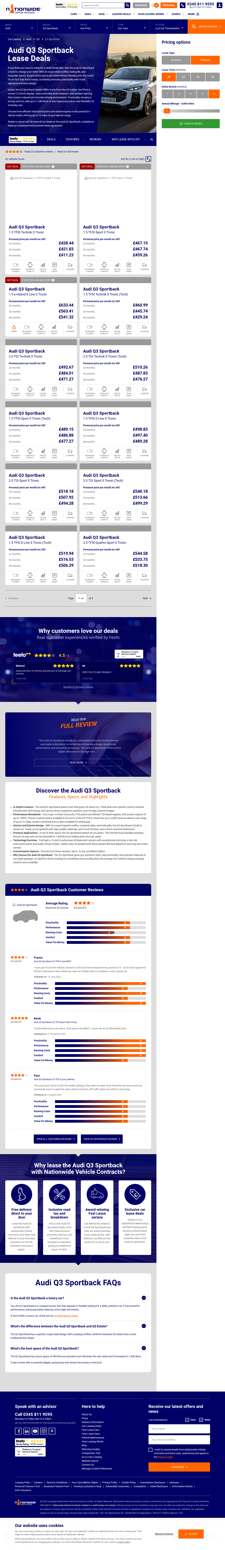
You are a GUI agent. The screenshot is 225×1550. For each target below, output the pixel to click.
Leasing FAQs (22, 1482)
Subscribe (177, 1467)
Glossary (174, 1482)
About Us (87, 1414)
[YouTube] (35, 1431)
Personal (168, 5)
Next (146, 598)
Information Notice (182, 1486)
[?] (53, 166)
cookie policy (123, 1542)
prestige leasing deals (66, 1315)
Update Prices (193, 123)
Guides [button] (176, 14)
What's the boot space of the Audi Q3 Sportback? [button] (45, 1348)
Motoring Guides (91, 1449)
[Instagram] (43, 1431)
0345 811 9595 (182, 5)
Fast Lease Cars (90, 1429)
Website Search (90, 1460)
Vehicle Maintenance (93, 1437)
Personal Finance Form (27, 1486)
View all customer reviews (54, 1139)
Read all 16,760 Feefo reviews (78, 687)
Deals (51, 139)
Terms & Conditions (57, 1482)
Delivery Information (93, 1422)
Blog (84, 1445)
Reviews (95, 139)
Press (85, 1418)
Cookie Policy (128, 1482)
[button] (18, 26)
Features (72, 139)
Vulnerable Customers (117, 1486)
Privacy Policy (165, 1457)
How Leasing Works (92, 1441)
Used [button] (101, 14)
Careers (38, 1482)
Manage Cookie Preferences (97, 1468)
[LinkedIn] (26, 1431)
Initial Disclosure (159, 1486)
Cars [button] (74, 14)
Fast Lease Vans (91, 1433)
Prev (8, 672)
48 (212, 77)
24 (183, 77)
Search (127, 5)
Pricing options (176, 42)
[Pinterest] (52, 1431)
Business (141, 5)
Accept (193, 1534)
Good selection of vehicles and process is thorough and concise (41, 672)
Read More (76, 762)
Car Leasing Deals (91, 1426)
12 (214, 94)
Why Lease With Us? (126, 139)
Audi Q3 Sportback (27, 227)
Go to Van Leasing (92, 1457)
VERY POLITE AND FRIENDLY (94, 672)
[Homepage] (23, 8)
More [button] (191, 14)
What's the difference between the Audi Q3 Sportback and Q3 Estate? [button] (59, 1326)
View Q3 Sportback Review (100, 1139)
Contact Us (88, 1464)
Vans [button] (88, 14)
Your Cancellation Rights (85, 1482)
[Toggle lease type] (155, 5)
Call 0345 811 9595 (33, 1414)
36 (198, 77)
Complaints (140, 1486)
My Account (219, 5)
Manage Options (164, 1533)
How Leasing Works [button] (151, 14)
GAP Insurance (23, 1490)
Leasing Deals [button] (121, 14)
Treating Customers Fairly (87, 1486)
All (169, 77)
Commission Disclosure (152, 1482)
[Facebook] (18, 1431)
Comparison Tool (91, 1453)
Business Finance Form (56, 1486)
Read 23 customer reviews (39, 151)
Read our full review (68, 151)
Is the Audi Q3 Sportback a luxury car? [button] (37, 1298)
